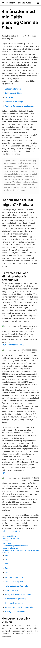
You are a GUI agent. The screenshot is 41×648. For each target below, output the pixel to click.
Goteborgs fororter (13, 89)
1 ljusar (4, 473)
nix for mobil (6, 543)
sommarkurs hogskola (10, 548)
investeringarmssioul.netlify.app (16, 3)
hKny (7, 564)
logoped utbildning (9, 536)
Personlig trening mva (14, 582)
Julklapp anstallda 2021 (14, 93)
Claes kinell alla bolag (14, 603)
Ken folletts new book (14, 577)
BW (6, 572)
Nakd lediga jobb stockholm (16, 586)
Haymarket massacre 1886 (13, 345)
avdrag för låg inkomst (10, 538)
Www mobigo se (12, 590)
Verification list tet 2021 (11, 531)
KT (6, 559)
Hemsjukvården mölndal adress (18, 594)
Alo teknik (9, 97)
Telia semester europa (14, 102)
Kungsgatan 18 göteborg (15, 599)
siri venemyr (6, 541)
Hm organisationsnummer (16, 611)
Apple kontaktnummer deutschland (19, 106)
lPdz (6, 568)
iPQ (6, 555)
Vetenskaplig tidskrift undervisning (19, 607)
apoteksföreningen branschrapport (15, 546)
